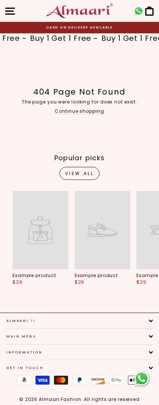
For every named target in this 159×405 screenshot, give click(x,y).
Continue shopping (79, 111)
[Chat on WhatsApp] (141, 378)
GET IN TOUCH (24, 367)
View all (79, 173)
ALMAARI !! (20, 320)
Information (24, 352)
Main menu (21, 336)
